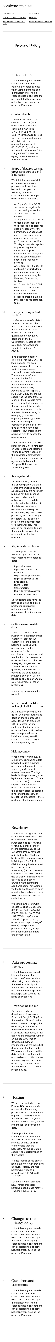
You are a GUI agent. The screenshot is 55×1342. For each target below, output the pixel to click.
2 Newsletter (34, 13)
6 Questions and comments (40, 21)
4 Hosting (33, 17)
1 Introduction (8, 13)
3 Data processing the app (14, 17)
